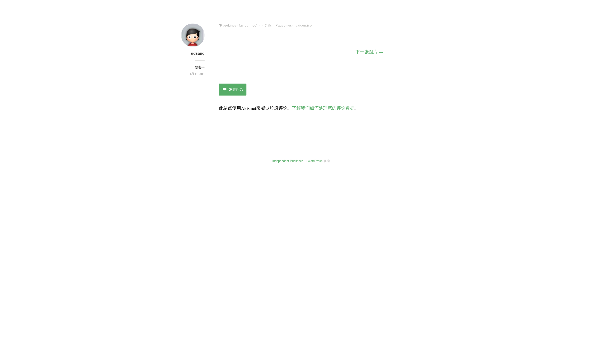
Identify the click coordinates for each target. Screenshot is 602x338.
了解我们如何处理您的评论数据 (323, 108)
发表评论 (236, 90)
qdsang (198, 53)
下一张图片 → (369, 52)
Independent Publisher (287, 161)
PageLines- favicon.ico (294, 25)
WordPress (315, 161)
